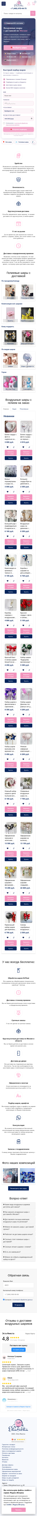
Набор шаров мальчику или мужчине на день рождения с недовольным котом (11, 752)
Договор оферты (7, 1465)
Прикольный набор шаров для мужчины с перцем (10, 928)
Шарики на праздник (9, 1476)
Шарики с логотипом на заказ (12, 1473)
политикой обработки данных (23, 1300)
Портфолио (6, 1455)
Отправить (19, 1305)
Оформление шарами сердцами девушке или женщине (25, 885)
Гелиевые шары (22, 142)
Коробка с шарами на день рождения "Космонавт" (26, 571)
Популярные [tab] (24, 409)
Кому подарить (8, 326)
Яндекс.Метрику (19, 1505)
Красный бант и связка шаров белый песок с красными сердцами (11, 662)
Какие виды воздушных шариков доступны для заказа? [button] (16, 1205)
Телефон (6, 100)
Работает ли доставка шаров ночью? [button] (19, 1234)
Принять (18, 1510)
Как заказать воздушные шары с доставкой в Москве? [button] (16, 1213)
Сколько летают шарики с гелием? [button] (18, 1247)
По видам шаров (8, 349)
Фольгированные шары (10, 1469)
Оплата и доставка (8, 1453)
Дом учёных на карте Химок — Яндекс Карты (18, 1410)
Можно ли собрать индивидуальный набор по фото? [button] (17, 1258)
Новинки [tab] (6, 409)
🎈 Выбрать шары (18, 48)
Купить (10, 458)
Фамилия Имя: (8, 1281)
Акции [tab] (14, 409)
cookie (8, 1505)
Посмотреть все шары (18, 1188)
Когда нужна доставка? (11, 115)
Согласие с (18, 1300)
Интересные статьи (8, 1447)
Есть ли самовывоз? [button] (13, 1252)
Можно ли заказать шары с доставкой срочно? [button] (18, 1228)
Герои (4, 372)
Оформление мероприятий (11, 1471)
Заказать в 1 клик (10, 453)
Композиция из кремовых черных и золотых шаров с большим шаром (10, 574)
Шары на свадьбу (8, 1480)
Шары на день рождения (10, 1478)
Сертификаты (6, 1467)
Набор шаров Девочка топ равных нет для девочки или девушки (26, 706)
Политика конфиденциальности (12, 1449)
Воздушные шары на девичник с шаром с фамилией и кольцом (25, 529)
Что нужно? (7, 107)
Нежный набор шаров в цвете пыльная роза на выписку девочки (10, 796)
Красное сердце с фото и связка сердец (25, 616)
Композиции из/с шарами (12, 303)
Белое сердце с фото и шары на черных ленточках (26, 438)
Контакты (5, 1457)
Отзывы (4, 1462)
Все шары (7, 142)
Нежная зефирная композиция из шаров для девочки (25, 751)
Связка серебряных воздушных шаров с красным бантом (25, 930)
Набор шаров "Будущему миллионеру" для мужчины (25, 660)
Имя (4, 92)
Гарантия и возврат (8, 1444)
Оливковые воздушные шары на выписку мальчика (24, 796)
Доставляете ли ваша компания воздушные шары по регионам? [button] (16, 1220)
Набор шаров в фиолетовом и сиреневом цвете (10, 705)
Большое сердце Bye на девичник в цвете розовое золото (25, 483)
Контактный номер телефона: (13, 1290)
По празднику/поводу (10, 281)
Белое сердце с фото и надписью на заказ (11, 438)
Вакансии (5, 1459)
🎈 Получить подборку (18, 129)
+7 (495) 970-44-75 (19, 8)
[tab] (18, 1205)
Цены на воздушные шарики (11, 1451)
